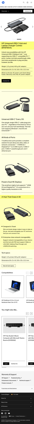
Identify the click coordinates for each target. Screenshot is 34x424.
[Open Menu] (31, 2)
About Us (3, 398)
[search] (24, 2)
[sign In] (27, 2)
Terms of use (4, 417)
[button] (31, 273)
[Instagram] (5, 413)
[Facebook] (2, 413)
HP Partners (4, 406)
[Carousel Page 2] (14, 39)
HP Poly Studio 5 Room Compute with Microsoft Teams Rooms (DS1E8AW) (13, 338)
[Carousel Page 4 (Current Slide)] (19, 39)
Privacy (12, 416)
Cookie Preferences (20, 416)
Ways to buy (4, 402)
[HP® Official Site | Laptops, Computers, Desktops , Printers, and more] (3, 2)
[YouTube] (9, 413)
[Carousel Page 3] (15, 39)
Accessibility (4, 416)
